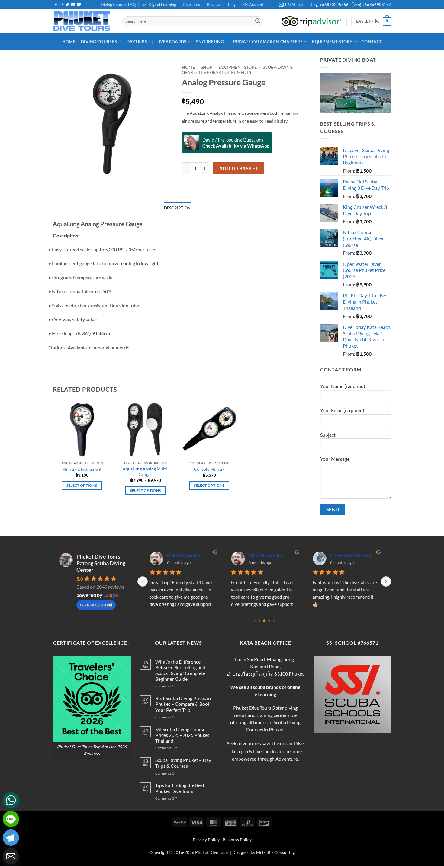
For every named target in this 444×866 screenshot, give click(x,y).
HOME (69, 41)
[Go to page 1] (260, 621)
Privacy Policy (206, 839)
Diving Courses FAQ (118, 4)
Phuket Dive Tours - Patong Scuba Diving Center (100, 563)
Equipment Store (332, 41)
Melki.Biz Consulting (275, 852)
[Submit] (258, 21)
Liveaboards (171, 41)
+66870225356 (334, 4)
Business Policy (237, 839)
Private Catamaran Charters (268, 41)
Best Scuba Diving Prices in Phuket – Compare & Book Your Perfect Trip (183, 703)
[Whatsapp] (11, 800)
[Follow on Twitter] (67, 5)
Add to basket (238, 168)
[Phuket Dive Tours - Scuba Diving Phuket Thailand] (83, 21)
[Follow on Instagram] (61, 5)
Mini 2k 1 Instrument (81, 469)
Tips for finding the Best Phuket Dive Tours (179, 788)
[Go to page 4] (274, 621)
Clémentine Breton (350, 555)
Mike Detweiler (184, 555)
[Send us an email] (73, 5)
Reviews (214, 4)
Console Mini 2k (209, 469)
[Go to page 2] (264, 621)
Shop (206, 67)
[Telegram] (11, 837)
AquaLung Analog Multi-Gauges (146, 471)
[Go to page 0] (254, 621)
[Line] (11, 819)
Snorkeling (210, 41)
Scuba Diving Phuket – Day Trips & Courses (183, 763)
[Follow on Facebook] (56, 5)
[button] (373, 21)
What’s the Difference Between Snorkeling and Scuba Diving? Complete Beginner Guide (180, 670)
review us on (93, 604)
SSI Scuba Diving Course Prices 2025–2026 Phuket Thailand (182, 734)
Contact (372, 41)
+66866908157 (376, 4)
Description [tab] (177, 207)
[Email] (11, 856)
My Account (253, 4)
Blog (232, 4)
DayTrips (137, 41)
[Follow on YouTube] (79, 5)
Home (188, 67)
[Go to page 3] (269, 621)
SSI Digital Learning (159, 4)
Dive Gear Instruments (225, 72)
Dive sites (191, 4)
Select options (81, 485)
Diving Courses (99, 41)
